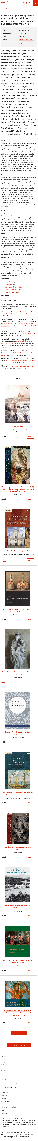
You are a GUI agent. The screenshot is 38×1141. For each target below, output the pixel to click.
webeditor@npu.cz (23, 1136)
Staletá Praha (9, 282)
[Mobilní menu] (35, 3)
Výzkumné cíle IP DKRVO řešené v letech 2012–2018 (26, 42)
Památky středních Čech (13, 289)
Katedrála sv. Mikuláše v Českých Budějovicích (18, 551)
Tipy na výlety (5, 1101)
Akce (2, 1059)
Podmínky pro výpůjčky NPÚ (9, 1136)
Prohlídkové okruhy (6, 1090)
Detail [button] (30, 436)
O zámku (3, 1110)
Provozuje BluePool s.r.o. (7, 1138)
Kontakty (3, 1070)
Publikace (4, 1065)
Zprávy (3, 1062)
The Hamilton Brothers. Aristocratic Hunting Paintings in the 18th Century (18, 353)
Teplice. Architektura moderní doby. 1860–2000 (20, 360)
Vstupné (3, 1098)
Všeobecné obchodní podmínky (24, 1134)
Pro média (4, 1067)
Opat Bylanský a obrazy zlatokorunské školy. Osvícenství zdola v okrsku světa (17, 794)
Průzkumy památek (11, 292)
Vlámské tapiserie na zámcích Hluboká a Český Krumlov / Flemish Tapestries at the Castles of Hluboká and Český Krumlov (17, 489)
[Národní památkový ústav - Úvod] (6, 2)
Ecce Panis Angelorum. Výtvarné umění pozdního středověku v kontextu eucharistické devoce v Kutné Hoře (18, 1012)
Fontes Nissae (9, 284)
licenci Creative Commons (8, 1120)
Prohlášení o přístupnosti (18, 1132)
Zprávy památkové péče (13, 287)
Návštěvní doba (5, 1093)
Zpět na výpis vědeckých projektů (19, 1045)
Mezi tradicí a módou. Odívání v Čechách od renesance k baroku (18, 961)
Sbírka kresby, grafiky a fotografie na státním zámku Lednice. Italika (17, 610)
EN (30, 3)
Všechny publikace (19, 1033)
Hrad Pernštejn (31, 333)
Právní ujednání (5, 1132)
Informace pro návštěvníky (8, 1087)
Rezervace (4, 1095)
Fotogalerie (4, 1113)
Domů (3, 1056)
